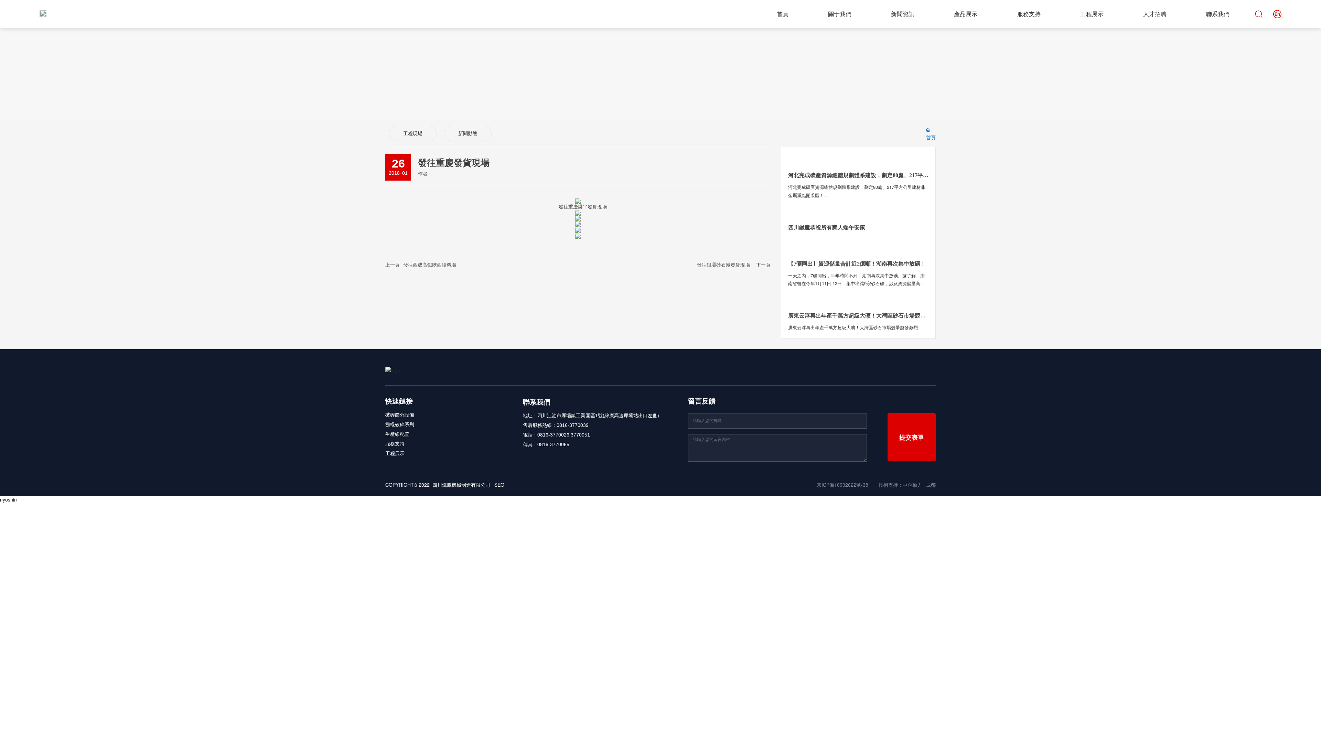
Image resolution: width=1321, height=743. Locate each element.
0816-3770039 (573, 425)
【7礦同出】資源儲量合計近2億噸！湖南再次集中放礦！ (857, 264)
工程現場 (412, 133)
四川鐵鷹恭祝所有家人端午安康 (826, 227)
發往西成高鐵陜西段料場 (429, 264)
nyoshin (8, 499)
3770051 (580, 435)
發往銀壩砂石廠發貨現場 (723, 264)
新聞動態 (467, 133)
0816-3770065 (553, 444)
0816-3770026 (553, 435)
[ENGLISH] (1277, 13)
